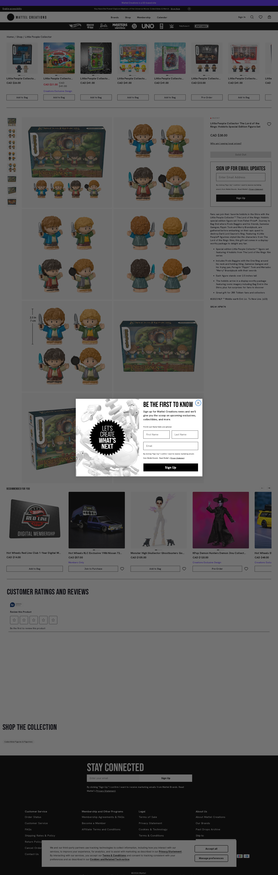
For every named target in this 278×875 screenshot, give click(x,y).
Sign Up (170, 467)
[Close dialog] (198, 403)
